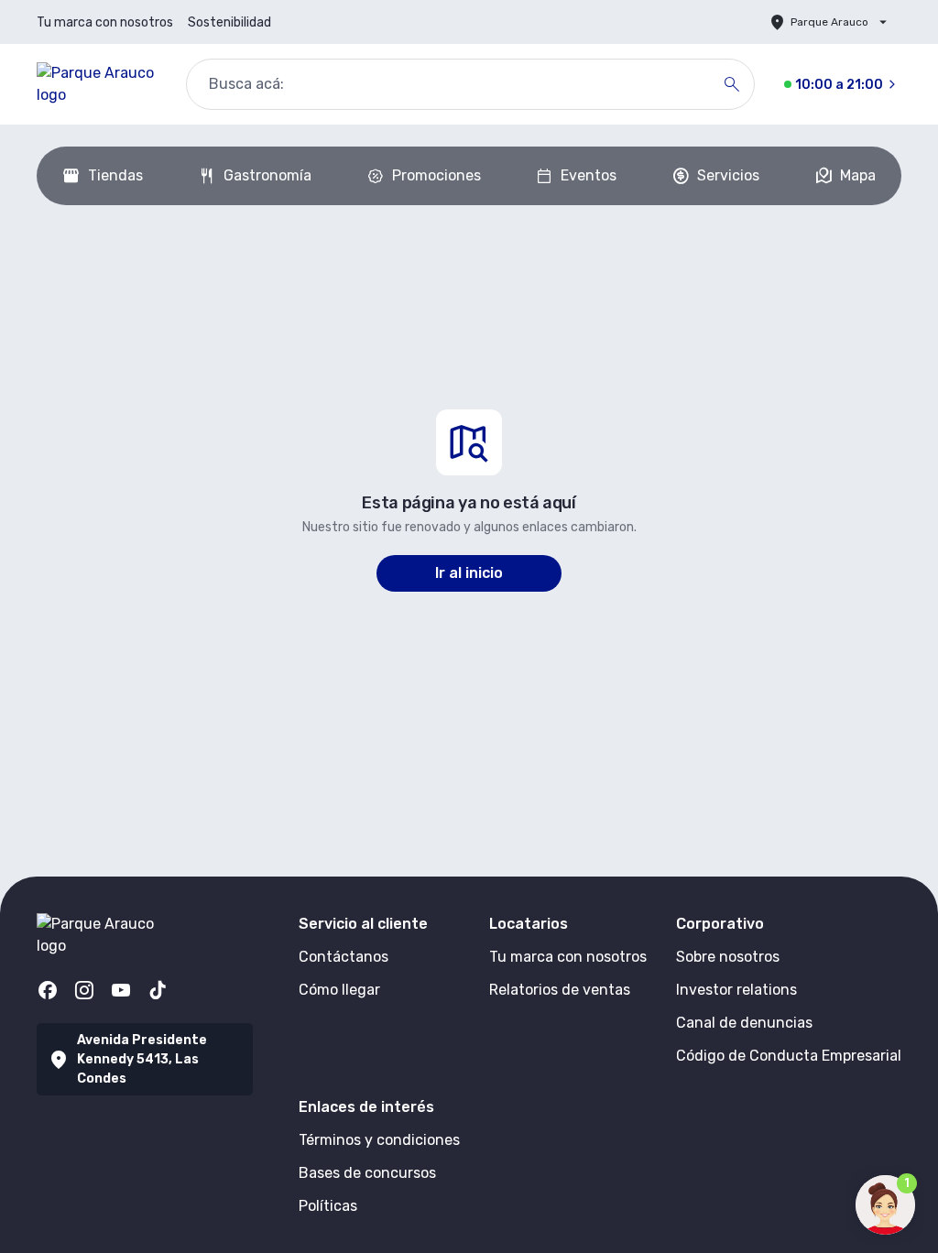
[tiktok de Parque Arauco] (158, 990)
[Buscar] (732, 84)
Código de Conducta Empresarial (788, 1055)
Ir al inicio (469, 573)
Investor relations (736, 989)
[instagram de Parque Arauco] (84, 990)
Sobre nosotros (728, 956)
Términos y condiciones (379, 1140)
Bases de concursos (367, 1173)
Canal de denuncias (744, 1022)
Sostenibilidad (229, 22)
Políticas (328, 1206)
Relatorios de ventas (559, 989)
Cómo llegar (339, 989)
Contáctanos (343, 956)
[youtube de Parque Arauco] (121, 990)
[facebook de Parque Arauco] (48, 990)
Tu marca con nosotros (105, 22)
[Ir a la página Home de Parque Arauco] (97, 84)
